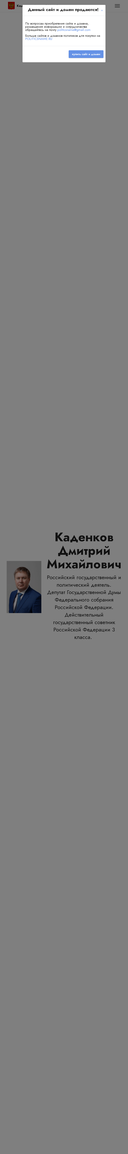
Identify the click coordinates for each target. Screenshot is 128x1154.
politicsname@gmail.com (73, 29)
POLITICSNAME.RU (38, 38)
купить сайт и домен (86, 54)
